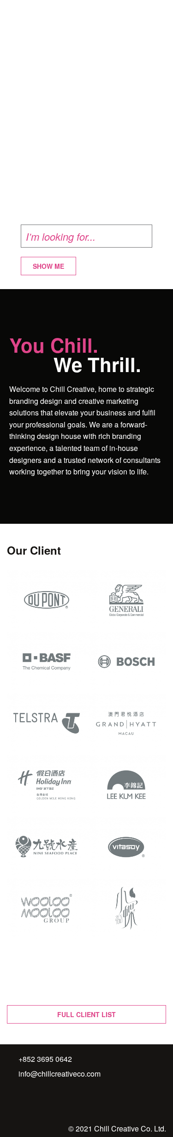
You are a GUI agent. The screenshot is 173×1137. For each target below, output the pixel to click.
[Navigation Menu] (161, 12)
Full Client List (86, 1014)
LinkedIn (43, 1101)
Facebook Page (24, 1101)
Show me (48, 266)
